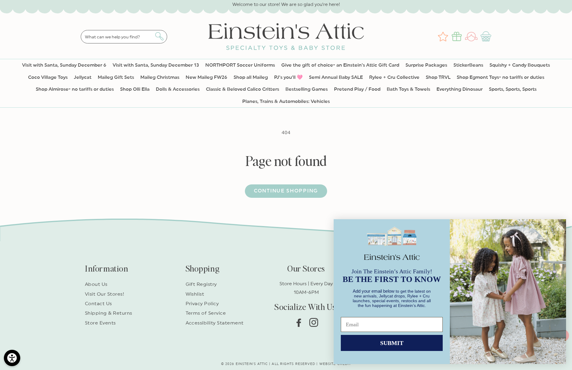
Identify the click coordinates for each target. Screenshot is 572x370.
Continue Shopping (286, 190)
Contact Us (98, 303)
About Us (96, 284)
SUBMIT (391, 343)
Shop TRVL (438, 77)
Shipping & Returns (108, 313)
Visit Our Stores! (104, 294)
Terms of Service (206, 313)
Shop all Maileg (251, 77)
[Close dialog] (558, 227)
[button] (487, 36)
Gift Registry (201, 284)
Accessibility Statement (215, 323)
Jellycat (82, 77)
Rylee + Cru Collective (394, 77)
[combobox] (124, 36)
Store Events (100, 323)
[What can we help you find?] (159, 36)
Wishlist (195, 294)
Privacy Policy (202, 303)
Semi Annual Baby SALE (336, 77)
